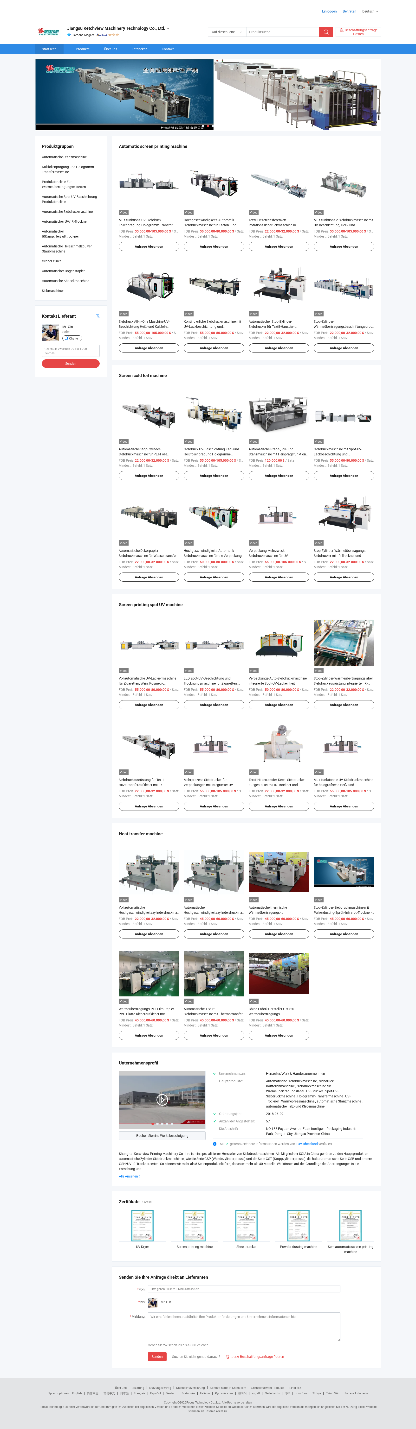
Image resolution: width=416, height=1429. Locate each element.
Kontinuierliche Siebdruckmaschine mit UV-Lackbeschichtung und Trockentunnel (212, 326)
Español (155, 1393)
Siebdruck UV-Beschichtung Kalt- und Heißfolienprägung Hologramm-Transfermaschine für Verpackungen (211, 454)
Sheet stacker (246, 1246)
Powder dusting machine (298, 1246)
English (77, 1393)
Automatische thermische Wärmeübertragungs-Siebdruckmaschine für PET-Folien (274, 912)
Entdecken (139, 49)
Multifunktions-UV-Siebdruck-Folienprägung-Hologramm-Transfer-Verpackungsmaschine (146, 225)
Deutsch (171, 1393)
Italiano (205, 1393)
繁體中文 (109, 1393)
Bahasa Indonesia (356, 1393)
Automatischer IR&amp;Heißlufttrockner (60, 234)
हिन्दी (287, 1393)
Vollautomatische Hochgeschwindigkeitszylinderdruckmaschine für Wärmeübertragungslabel (153, 912)
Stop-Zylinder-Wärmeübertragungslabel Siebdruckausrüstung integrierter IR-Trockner (343, 683)
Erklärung (138, 1388)
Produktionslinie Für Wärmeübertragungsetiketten (64, 184)
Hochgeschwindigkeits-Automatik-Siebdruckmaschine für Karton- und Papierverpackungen (210, 225)
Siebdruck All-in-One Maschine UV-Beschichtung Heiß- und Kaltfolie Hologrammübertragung (144, 326)
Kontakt (168, 49)
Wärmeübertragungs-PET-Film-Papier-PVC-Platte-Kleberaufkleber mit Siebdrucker (147, 1014)
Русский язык (224, 1393)
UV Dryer (142, 1246)
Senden (157, 1356)
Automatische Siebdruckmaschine (67, 211)
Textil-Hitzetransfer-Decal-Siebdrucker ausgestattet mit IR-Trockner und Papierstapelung (277, 784)
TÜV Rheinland (307, 1143)
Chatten (74, 338)
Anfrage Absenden (149, 246)
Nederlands (272, 1393)
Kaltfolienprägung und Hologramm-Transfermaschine (68, 169)
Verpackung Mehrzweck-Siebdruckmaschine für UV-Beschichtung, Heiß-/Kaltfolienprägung (278, 555)
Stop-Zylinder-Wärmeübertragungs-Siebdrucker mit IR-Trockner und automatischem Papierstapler (340, 555)
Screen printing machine (195, 1246)
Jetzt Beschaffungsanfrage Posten (255, 1356)
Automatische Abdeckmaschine (65, 280)
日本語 (124, 1393)
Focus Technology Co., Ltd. (203, 1402)
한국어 (242, 1393)
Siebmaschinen (53, 290)
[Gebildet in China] (66, 9)
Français (139, 1393)
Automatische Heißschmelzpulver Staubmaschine (67, 248)
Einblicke (295, 1388)
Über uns (110, 49)
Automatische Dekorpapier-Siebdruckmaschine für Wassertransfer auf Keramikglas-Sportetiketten (148, 555)
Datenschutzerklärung (190, 1388)
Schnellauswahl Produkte (267, 1388)
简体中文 (92, 1393)
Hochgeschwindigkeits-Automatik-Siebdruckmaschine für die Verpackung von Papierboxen (213, 555)
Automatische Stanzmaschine (64, 157)
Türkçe (316, 1393)
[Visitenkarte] (98, 316)
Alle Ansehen (128, 1176)
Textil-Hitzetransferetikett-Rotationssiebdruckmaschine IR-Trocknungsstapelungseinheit (273, 225)
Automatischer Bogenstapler (63, 271)
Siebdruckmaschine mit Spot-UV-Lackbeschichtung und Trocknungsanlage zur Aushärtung (339, 454)
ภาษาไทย (301, 1393)
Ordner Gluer (51, 261)
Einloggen (329, 11)
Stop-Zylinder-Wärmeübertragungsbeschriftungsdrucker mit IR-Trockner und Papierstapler (345, 326)
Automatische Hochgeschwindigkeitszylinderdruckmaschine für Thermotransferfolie (218, 912)
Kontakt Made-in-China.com (228, 1388)
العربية (256, 1393)
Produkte (83, 49)
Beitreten (349, 11)
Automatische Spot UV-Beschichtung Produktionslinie (69, 199)
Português (188, 1393)
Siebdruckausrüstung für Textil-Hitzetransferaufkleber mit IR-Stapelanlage (142, 784)
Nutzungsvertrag (160, 1388)
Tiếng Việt (332, 1393)
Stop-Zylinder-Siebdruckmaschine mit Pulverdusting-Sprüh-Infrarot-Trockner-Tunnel (343, 912)
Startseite (49, 49)
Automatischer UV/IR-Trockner (65, 221)
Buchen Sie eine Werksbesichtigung (162, 1135)
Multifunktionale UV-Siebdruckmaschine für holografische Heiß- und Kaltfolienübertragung (343, 784)
